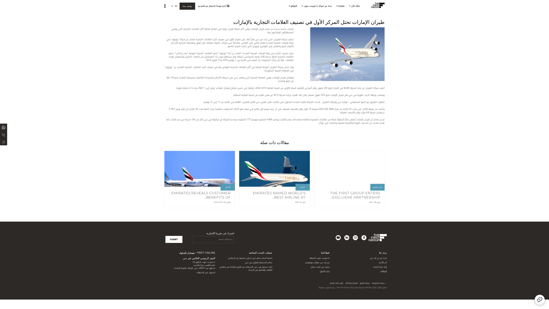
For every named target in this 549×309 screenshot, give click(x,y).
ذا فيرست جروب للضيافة (320, 258)
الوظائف (383, 271)
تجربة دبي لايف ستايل (320, 267)
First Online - (197, 252)
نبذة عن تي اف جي (378, 258)
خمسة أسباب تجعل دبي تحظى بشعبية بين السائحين (250, 258)
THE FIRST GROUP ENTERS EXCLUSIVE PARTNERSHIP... (355, 195)
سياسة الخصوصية (378, 283)
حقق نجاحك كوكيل (336, 283)
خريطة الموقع (365, 283)
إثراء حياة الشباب (380, 267)
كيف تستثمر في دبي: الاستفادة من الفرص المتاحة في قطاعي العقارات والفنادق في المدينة (245, 268)
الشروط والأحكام (352, 283)
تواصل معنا (187, 6)
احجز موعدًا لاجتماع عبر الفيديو (212, 6)
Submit (174, 239)
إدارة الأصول (325, 271)
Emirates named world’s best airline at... (279, 195)
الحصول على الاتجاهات (205, 273)
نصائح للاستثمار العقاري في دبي (258, 263)
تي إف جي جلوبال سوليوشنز (317, 263)
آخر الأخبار (383, 263)
